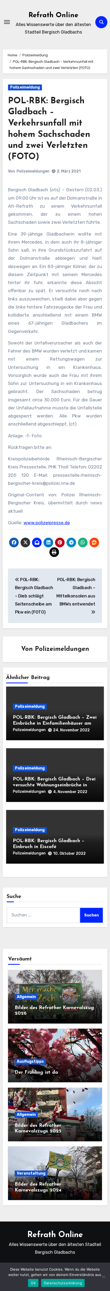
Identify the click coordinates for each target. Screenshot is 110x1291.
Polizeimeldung (25, 87)
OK (33, 1283)
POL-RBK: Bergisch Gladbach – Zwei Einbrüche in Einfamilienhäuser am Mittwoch (55, 723)
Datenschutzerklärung (63, 1283)
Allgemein (26, 997)
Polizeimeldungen (33, 171)
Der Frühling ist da (36, 1072)
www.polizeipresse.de (46, 522)
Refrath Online (53, 15)
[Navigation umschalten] (7, 22)
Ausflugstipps (30, 1061)
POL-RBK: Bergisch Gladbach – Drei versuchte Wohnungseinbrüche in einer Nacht (54, 785)
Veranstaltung (31, 1173)
